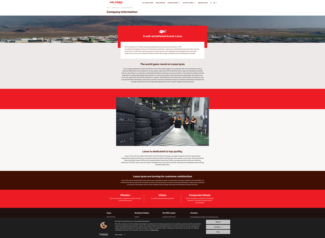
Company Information (127, 7)
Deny (218, 232)
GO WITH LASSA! (188, 3)
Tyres (109, 213)
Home (108, 7)
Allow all (218, 222)
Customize (217, 227)
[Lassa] (116, 3)
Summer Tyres (111, 217)
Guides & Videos (142, 213)
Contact (194, 213)
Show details (119, 234)
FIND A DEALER (160, 3)
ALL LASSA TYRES (147, 3)
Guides (137, 217)
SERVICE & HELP (203, 3)
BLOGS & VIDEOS (173, 3)
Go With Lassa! (168, 213)
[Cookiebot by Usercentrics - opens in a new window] (103, 234)
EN (214, 3)
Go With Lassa (115, 7)
